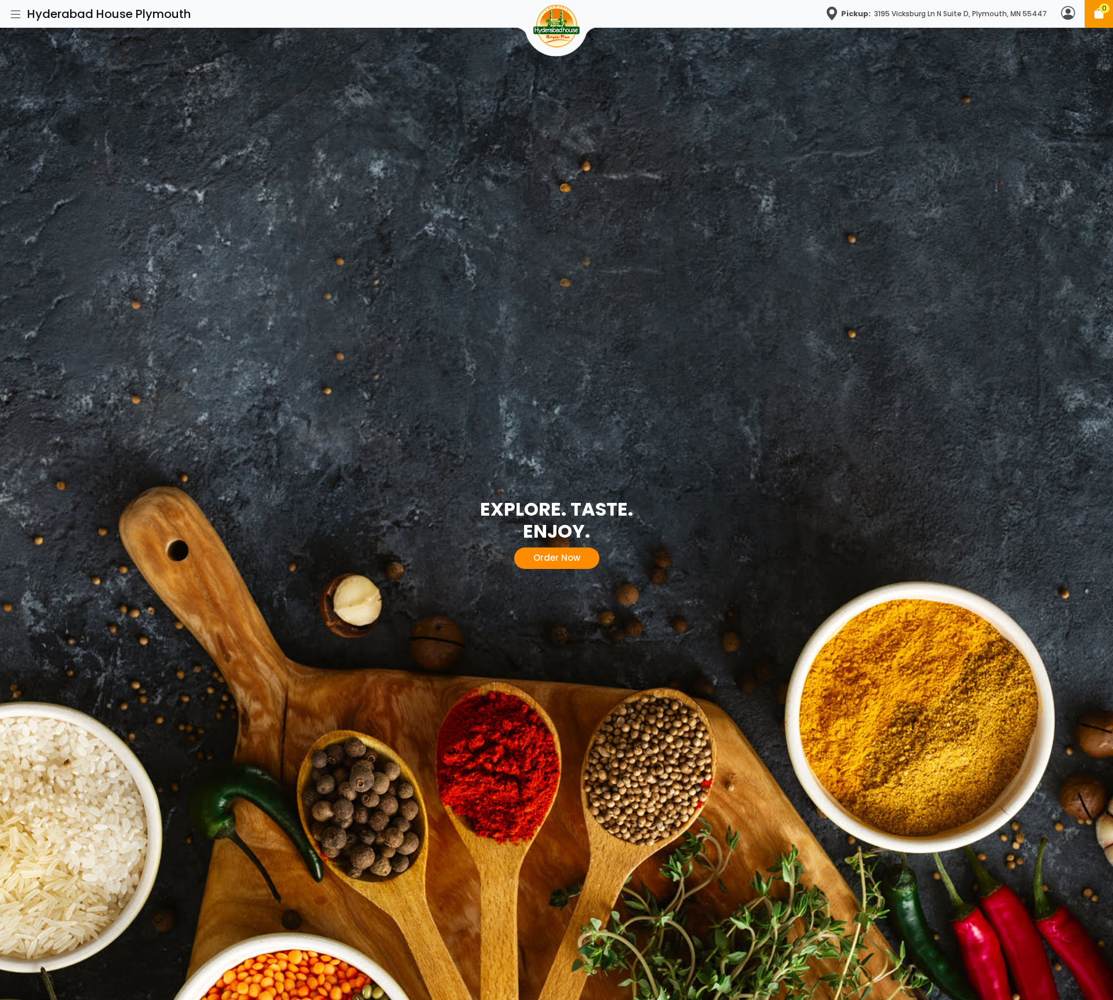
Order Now (556, 558)
